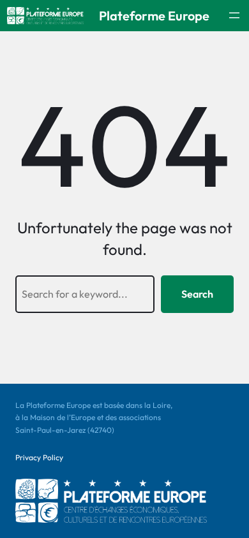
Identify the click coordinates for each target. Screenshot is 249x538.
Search (197, 293)
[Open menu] (234, 15)
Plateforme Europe (154, 16)
